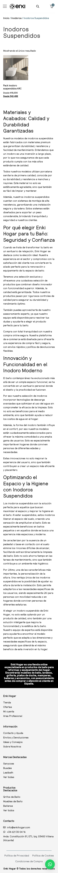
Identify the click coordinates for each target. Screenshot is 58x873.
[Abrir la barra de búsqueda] (37, 6)
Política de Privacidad (16, 855)
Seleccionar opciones (14, 103)
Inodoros (16, 18)
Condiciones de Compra (29, 861)
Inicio (6, 18)
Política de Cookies (43, 855)
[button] (50, 864)
